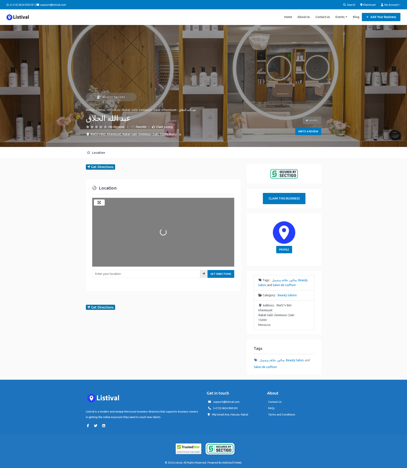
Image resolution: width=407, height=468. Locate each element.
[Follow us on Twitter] (96, 426)
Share (313, 120)
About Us (303, 17)
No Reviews (116, 127)
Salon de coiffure (284, 285)
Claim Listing (164, 127)
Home (288, 17)
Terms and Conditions (281, 414)
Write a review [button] (308, 131)
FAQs (271, 408)
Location (98, 152)
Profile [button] (284, 249)
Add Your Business (383, 17)
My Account (391, 4)
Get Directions (220, 274)
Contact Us (322, 17)
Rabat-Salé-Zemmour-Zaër (141, 110)
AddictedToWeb (231, 462)
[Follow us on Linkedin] (104, 426)
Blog (356, 17)
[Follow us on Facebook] (89, 426)
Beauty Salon (295, 360)
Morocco (113, 110)
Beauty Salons (114, 97)
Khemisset (369, 4)
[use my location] (204, 274)
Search (350, 4)
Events (340, 17)
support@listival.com (226, 401)
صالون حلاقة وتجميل (284, 280)
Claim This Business (284, 198)
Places (100, 110)
